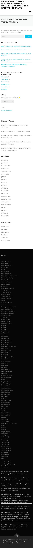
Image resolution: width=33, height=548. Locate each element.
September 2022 (6, 205)
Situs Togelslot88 (6, 415)
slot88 (3, 269)
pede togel (4, 373)
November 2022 (6, 199)
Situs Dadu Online (19, 486)
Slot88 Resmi (5, 336)
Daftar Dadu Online (6, 375)
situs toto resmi (5, 319)
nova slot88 (4, 407)
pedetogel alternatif (6, 371)
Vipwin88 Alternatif (6, 282)
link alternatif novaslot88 (8, 311)
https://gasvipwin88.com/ (8, 307)
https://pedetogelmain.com (9, 423)
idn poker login (5, 332)
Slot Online (4, 77)
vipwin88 (3, 300)
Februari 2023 (5, 191)
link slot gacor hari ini (7, 390)
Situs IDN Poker (5, 402)
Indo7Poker (4, 334)
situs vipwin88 (5, 290)
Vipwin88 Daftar (5, 294)
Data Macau (4, 263)
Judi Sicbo (4, 367)
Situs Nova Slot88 (6, 350)
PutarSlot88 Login (6, 340)
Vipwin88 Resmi (5, 261)
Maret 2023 (4, 188)
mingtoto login (5, 436)
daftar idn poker (5, 394)
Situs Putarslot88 (6, 448)
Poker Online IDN (6, 377)
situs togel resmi (6, 315)
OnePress (9, 544)
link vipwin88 (4, 452)
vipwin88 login (5, 438)
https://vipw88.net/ (6, 273)
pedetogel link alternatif (8, 465)
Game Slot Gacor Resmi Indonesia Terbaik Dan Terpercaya (16, 46)
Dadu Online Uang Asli (15, 480)
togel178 (3, 325)
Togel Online (4, 79)
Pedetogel (3, 110)
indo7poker (4, 434)
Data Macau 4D (5, 369)
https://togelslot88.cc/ (7, 288)
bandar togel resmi (6, 321)
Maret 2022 (4, 213)
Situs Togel (4, 419)
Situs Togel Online (6, 309)
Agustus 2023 (5, 174)
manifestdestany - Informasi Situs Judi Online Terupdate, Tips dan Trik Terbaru (15, 4)
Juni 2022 (4, 210)
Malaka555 (4, 286)
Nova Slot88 (4, 348)
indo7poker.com (6, 388)
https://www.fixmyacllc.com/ (9, 276)
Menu (30, 12)
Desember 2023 (5, 166)
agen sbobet (4, 456)
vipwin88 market (6, 298)
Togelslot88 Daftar (6, 382)
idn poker (4, 398)
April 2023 (4, 185)
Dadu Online (4, 365)
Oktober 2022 (5, 202)
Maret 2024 (4, 160)
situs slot (3, 417)
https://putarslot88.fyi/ (7, 357)
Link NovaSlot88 (6, 361)
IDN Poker (26, 494)
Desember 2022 (5, 196)
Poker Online (4, 82)
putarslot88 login (6, 384)
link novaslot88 (5, 446)
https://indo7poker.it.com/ (8, 346)
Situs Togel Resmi (6, 421)
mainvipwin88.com (6, 303)
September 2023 (6, 171)
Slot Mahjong (5, 338)
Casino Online (4, 87)
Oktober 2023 (5, 168)
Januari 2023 (4, 193)
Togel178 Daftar (6, 292)
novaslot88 (4, 267)
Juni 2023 (4, 179)
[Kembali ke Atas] (16, 536)
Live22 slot (4, 409)
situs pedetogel (5, 461)
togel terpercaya (6, 467)
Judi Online (4, 89)
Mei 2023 (4, 182)
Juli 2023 (3, 177)
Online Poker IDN (6, 400)
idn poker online (5, 432)
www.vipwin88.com (6, 265)
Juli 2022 (3, 207)
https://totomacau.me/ (7, 313)
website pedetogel (6, 323)
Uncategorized (5, 84)
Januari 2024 (4, 163)
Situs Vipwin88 (5, 454)
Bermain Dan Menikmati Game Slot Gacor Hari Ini (13, 50)
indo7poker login (6, 392)
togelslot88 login (6, 386)
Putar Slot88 (4, 344)
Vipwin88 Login (5, 442)
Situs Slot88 (4, 280)
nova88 (3, 411)
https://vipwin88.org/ (7, 278)
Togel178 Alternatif (6, 296)
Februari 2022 (5, 216)
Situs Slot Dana (5, 284)
